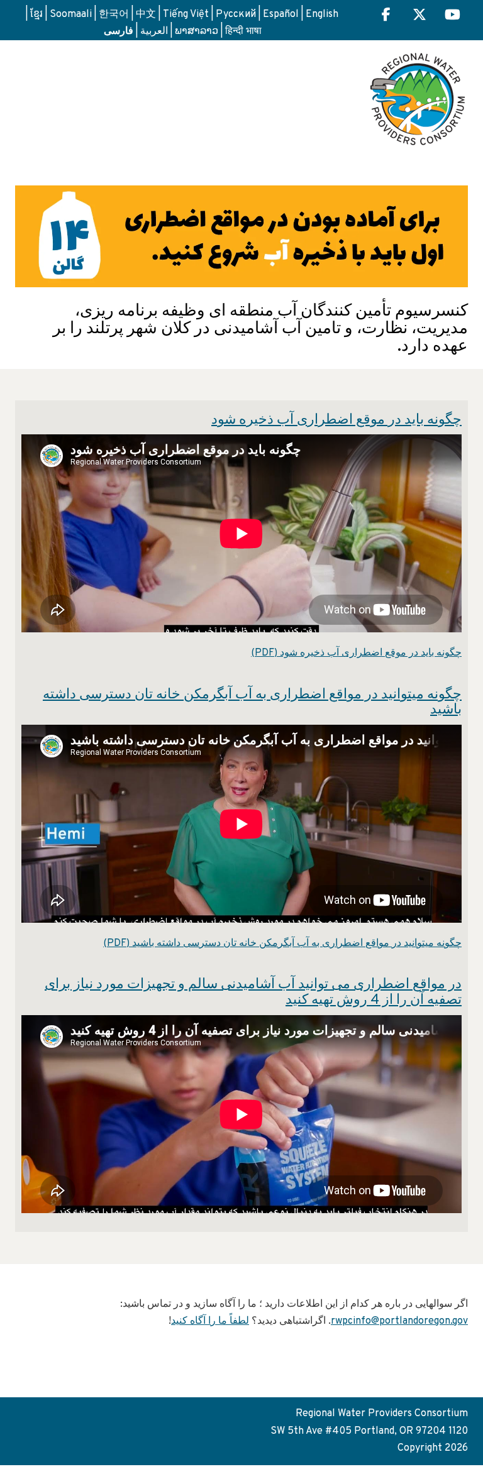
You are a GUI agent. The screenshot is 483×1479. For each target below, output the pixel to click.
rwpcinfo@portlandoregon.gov (399, 1321)
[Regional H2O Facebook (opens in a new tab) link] (386, 16)
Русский (236, 14)
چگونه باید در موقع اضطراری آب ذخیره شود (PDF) (356, 653)
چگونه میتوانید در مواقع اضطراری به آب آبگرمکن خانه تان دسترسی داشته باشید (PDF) (282, 943)
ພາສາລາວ (196, 31)
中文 (146, 14)
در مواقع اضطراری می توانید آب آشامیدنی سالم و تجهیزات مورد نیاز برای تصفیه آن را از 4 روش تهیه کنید (253, 992)
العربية (154, 31)
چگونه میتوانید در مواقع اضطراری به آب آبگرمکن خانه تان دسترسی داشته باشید (252, 703)
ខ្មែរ (36, 14)
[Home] (417, 94)
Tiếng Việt (186, 14)
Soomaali (71, 14)
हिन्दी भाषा (243, 31)
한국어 (114, 14)
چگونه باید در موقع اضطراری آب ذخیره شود (336, 420)
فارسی (118, 30)
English (322, 14)
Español (281, 14)
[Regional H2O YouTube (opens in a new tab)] (452, 16)
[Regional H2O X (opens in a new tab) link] (419, 16)
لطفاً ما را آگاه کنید (210, 1321)
